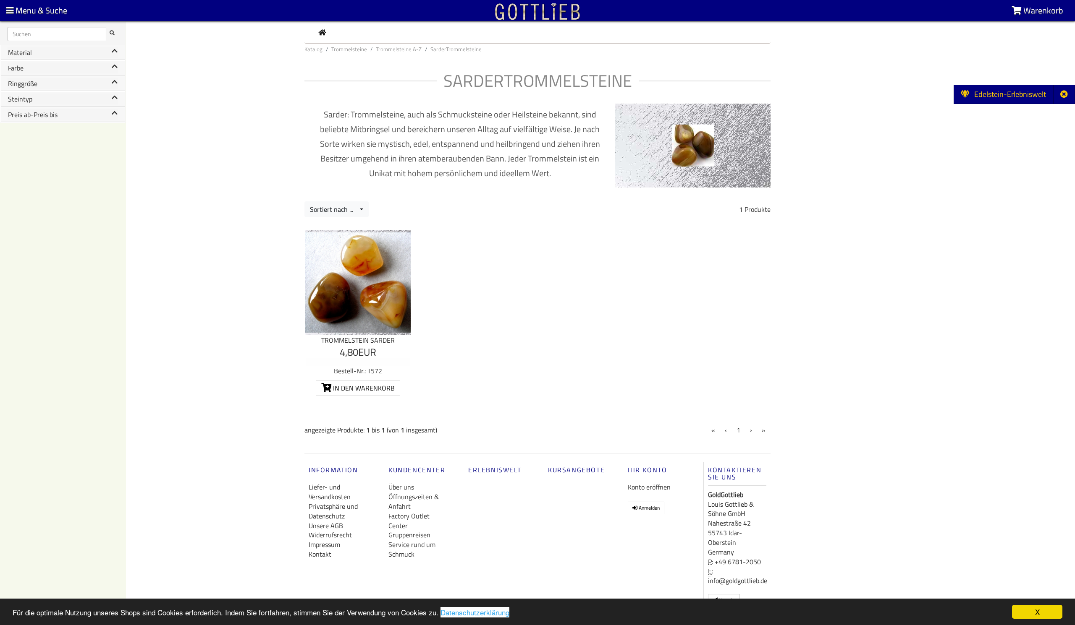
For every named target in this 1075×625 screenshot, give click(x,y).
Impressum (324, 544)
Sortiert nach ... (334, 209)
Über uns (401, 487)
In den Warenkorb (363, 388)
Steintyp (20, 99)
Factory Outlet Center (409, 521)
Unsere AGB (326, 526)
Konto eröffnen (649, 487)
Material (20, 52)
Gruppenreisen (409, 535)
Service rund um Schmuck (411, 549)
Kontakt (320, 554)
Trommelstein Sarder (358, 340)
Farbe (16, 68)
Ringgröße (22, 83)
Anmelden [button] (648, 508)
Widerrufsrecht (330, 535)
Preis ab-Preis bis (33, 114)
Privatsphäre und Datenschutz (333, 511)
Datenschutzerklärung (474, 612)
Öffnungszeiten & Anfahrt (413, 501)
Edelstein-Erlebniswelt (1007, 94)
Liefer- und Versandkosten (330, 492)
